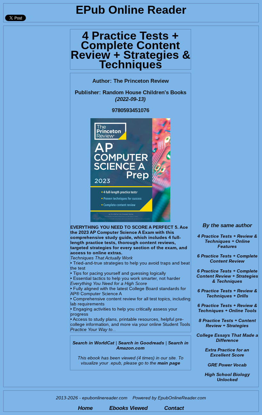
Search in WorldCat (93, 342)
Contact (174, 408)
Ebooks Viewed (128, 408)
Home (85, 408)
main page (169, 362)
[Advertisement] (35, 122)
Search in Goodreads (141, 342)
